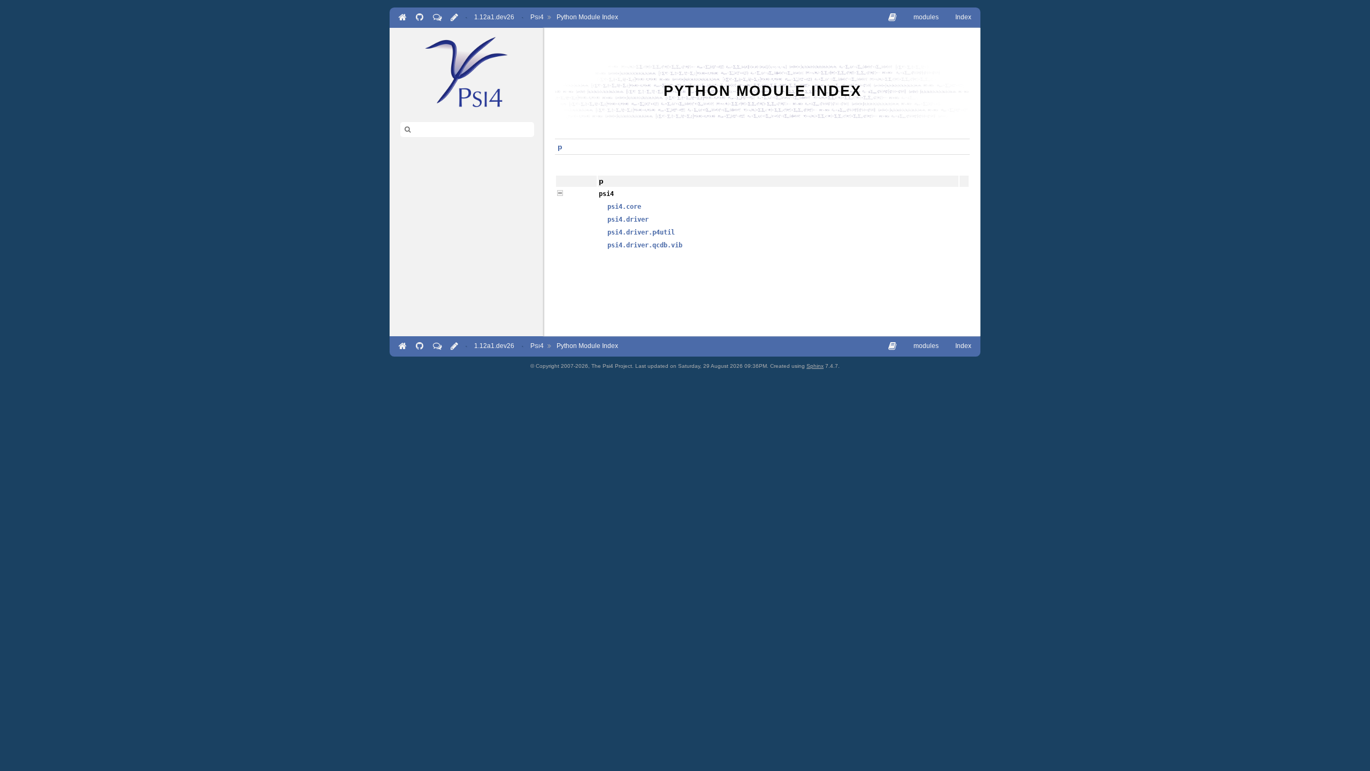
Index (963, 17)
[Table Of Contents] (892, 17)
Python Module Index (587, 17)
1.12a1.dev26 (494, 17)
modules (926, 17)
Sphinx (815, 366)
